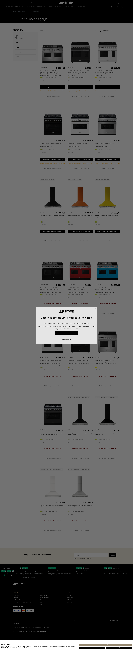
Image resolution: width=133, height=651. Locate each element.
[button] (3, 643)
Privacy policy (73, 642)
